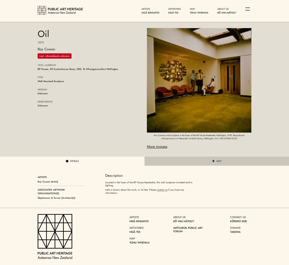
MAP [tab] (218, 161)
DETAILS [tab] (74, 161)
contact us (162, 189)
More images (157, 146)
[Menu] (247, 9)
